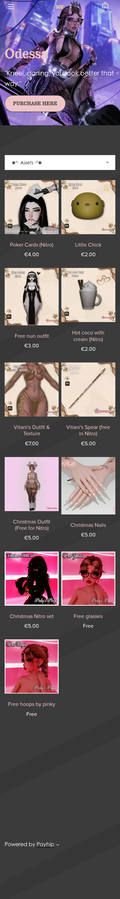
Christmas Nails (88, 525)
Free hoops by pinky (31, 704)
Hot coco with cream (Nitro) (88, 335)
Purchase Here (35, 103)
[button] (58, 845)
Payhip (45, 844)
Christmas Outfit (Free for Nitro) (31, 525)
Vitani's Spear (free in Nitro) (88, 430)
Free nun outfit (32, 336)
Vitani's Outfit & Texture (32, 430)
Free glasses (88, 616)
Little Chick (88, 245)
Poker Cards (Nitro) (31, 245)
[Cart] (107, 5)
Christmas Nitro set (32, 616)
